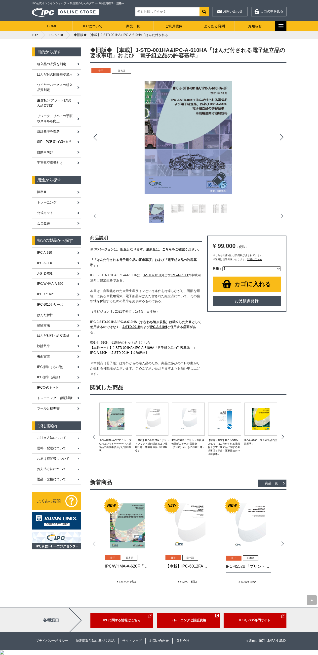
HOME (52, 26)
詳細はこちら (254, 259)
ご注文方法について (51, 438)
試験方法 (43, 325)
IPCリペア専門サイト (255, 620)
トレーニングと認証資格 (188, 620)
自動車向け (45, 152)
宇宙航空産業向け (50, 162)
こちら (167, 249)
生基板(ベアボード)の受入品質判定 (54, 102)
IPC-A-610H (179, 275)
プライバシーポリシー (52, 641)
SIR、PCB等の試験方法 (54, 142)
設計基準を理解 (48, 131)
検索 (204, 11)
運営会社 (182, 641)
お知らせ (255, 26)
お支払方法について (51, 469)
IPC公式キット (48, 387)
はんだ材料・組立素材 (53, 335)
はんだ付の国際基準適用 (55, 74)
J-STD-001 (44, 273)
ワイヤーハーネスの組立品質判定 (55, 87)
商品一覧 (133, 26)
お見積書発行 (247, 301)
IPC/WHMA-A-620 (50, 284)
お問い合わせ (232, 11)
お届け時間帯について (53, 458)
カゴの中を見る (272, 11)
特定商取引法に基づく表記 (95, 641)
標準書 (42, 192)
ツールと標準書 (48, 408)
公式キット (45, 213)
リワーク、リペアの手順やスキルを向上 (55, 118)
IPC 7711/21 (46, 294)
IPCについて (93, 26)
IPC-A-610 (44, 252)
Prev (95, 137)
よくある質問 (214, 26)
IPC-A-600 (44, 263)
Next (281, 137)
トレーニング (46, 202)
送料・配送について (51, 448)
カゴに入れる (252, 284)
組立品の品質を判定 (51, 64)
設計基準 (43, 346)
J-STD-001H (152, 275)
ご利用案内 (174, 26)
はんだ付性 (45, 315)
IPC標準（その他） (51, 367)
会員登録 (43, 223)
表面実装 (43, 356)
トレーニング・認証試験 (55, 398)
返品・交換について (51, 479)
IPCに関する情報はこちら (122, 620)
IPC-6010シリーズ (50, 304)
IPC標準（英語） (49, 377)
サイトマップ (132, 641)
